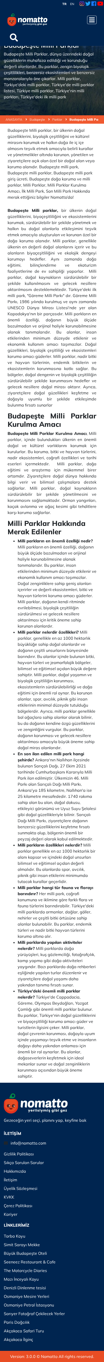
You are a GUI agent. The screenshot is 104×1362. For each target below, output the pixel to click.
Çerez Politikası (18, 1205)
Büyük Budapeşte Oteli (25, 1253)
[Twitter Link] (88, 4)
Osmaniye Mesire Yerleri (26, 1296)
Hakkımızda (15, 1171)
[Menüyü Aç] (92, 20)
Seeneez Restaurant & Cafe (30, 1261)
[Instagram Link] (82, 4)
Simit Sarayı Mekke (22, 1244)
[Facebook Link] (93, 4)
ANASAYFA (14, 119)
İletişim (10, 1179)
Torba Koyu (14, 1236)
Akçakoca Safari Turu (24, 1330)
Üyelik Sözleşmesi (20, 1188)
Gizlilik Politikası (19, 1153)
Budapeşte (38, 119)
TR (64, 4)
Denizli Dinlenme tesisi (25, 1287)
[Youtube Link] (100, 4)
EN (72, 4)
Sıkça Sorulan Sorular (24, 1162)
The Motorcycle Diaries (25, 1270)
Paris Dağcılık (17, 1322)
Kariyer (10, 1214)
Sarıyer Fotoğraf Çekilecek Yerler (34, 1313)
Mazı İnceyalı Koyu (21, 1279)
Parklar (57, 119)
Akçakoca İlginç (18, 1339)
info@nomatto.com (28, 1143)
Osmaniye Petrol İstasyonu (29, 1305)
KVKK (9, 1197)
